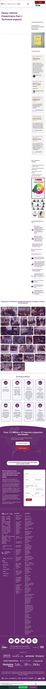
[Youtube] (23, 640)
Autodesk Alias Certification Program (28, 533)
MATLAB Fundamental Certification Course (28, 622)
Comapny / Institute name (30, 486)
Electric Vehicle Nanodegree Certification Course (19, 559)
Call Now (13, 687)
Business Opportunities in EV (19, 537)
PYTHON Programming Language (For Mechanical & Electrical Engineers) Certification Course (28, 549)
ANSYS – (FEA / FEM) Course (28, 519)
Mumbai (17, 387)
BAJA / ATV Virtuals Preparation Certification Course (28, 578)
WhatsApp (24, 687)
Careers (4, 567)
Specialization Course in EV (18, 546)
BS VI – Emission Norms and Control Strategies (29, 564)
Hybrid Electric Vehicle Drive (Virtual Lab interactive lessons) (19, 552)
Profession (28, 492)
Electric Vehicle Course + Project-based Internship (19, 517)
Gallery (4, 571)
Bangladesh (28, 410)
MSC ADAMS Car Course (29, 529)
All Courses (27, 516)
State (36, 486)
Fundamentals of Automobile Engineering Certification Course (18, 580)
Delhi (5, 387)
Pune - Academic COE (40, 389)
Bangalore (6, 410)
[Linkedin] (29, 640)
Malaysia (17, 410)
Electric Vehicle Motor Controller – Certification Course (19, 572)
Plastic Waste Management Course (28, 627)
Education (37, 492)
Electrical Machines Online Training (29, 595)
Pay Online (5, 562)
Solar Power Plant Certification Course (29, 632)
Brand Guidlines (6, 569)
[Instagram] (34, 640)
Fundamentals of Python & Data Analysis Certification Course (29, 539)
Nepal (40, 410)
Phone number (38, 479)
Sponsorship (5, 564)
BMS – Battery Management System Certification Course (18, 566)
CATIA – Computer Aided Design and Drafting (29, 585)
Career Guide (5, 573)
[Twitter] (17, 640)
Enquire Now (33, 687)
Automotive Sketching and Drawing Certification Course (28, 570)
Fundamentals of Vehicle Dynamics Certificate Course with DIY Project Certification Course (19, 589)
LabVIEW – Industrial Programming (28, 616)
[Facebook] (11, 640)
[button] (28, 4)
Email (27, 479)
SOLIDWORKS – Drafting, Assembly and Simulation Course (29, 524)
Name (27, 473)
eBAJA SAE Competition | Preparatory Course (28, 590)
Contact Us (5, 575)
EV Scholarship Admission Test (19, 542)
